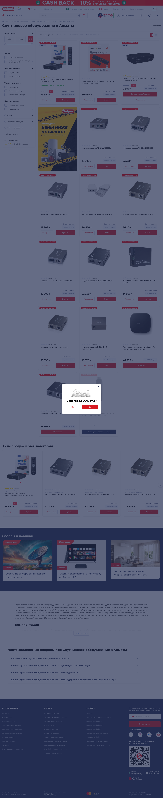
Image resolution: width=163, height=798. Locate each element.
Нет (73, 407)
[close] (98, 386)
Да (90, 407)
